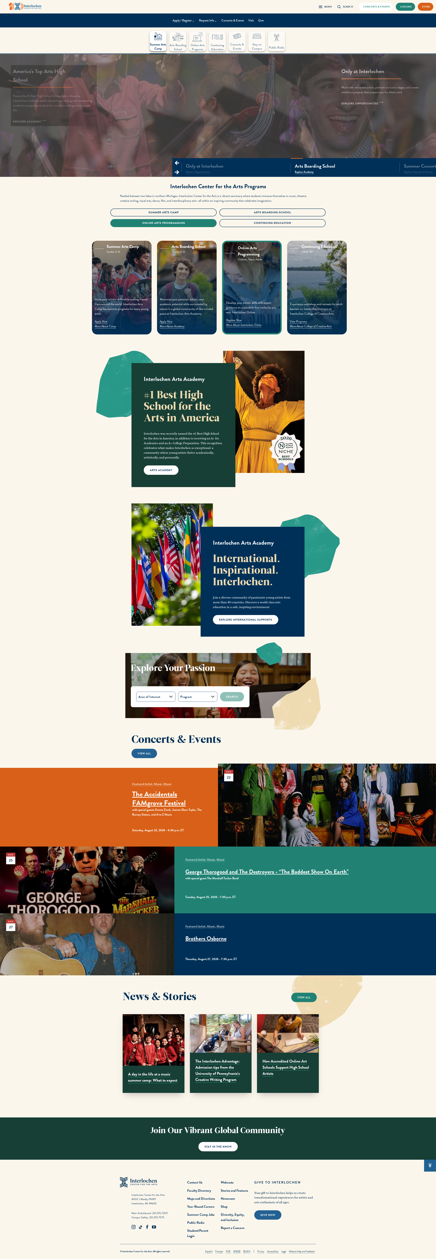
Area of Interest (149, 696)
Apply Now (101, 321)
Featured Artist (142, 784)
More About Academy (172, 326)
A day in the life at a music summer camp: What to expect (152, 1077)
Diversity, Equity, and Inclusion (232, 1217)
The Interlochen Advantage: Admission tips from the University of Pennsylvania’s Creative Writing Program (217, 1070)
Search (232, 697)
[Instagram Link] (133, 1227)
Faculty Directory (199, 1190)
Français (219, 1251)
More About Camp (105, 326)
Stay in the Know (218, 1147)
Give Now (267, 1215)
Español (209, 1251)
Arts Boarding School (272, 212)
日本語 (236, 1251)
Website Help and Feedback (302, 1251)
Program (186, 696)
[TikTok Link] (140, 1227)
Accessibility (273, 1251)
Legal (283, 1251)
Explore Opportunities (360, 104)
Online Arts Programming (163, 223)
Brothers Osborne (206, 938)
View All (144, 753)
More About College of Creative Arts (311, 326)
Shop (224, 1206)
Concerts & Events (232, 20)
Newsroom (228, 1198)
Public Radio (195, 1222)
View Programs (298, 321)
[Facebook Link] (147, 1227)
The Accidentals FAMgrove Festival (159, 798)
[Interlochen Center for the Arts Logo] (25, 6)
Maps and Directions (201, 1198)
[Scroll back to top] (430, 1166)
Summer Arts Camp (164, 212)
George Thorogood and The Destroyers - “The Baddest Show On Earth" (267, 872)
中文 (228, 1251)
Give (261, 20)
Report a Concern (232, 1227)
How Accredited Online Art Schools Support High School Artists (285, 1067)
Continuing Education (272, 223)
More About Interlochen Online (243, 325)
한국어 (246, 1251)
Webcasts (227, 1182)
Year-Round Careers (200, 1206)
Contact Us (194, 1182)
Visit (251, 20)
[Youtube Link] (154, 1227)
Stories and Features (234, 1190)
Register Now (234, 320)
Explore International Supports (245, 620)
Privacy (260, 1251)
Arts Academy (161, 470)
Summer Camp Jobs (200, 1214)
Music (158, 784)
